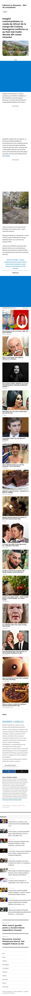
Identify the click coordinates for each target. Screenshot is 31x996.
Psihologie (5, 964)
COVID (8, 156)
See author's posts (10, 765)
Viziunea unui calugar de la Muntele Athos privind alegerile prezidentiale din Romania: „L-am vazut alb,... (19, 912)
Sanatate (5, 979)
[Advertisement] (15, 76)
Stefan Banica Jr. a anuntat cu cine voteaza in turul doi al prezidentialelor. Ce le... (19, 824)
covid (3, 807)
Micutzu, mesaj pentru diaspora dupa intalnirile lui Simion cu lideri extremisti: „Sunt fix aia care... (18, 843)
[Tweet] (21, 771)
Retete (4, 975)
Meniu (5, 11)
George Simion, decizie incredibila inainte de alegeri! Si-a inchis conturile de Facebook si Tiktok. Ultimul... (19, 892)
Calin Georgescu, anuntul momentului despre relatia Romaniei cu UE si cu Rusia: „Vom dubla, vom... (18, 833)
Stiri (23, 805)
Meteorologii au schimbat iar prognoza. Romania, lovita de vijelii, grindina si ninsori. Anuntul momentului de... (19, 873)
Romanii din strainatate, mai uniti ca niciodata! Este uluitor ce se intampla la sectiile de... (19, 863)
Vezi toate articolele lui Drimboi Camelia (11, 799)
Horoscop (5, 986)
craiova (7, 807)
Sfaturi (4, 983)
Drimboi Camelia (13, 721)
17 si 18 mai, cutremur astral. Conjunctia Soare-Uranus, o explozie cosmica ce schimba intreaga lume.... (19, 853)
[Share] (8, 771)
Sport (4, 957)
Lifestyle (4, 972)
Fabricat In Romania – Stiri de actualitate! (14, 6)
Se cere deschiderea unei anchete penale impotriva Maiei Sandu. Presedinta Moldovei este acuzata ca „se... (19, 902)
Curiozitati (5, 968)
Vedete (4, 961)
